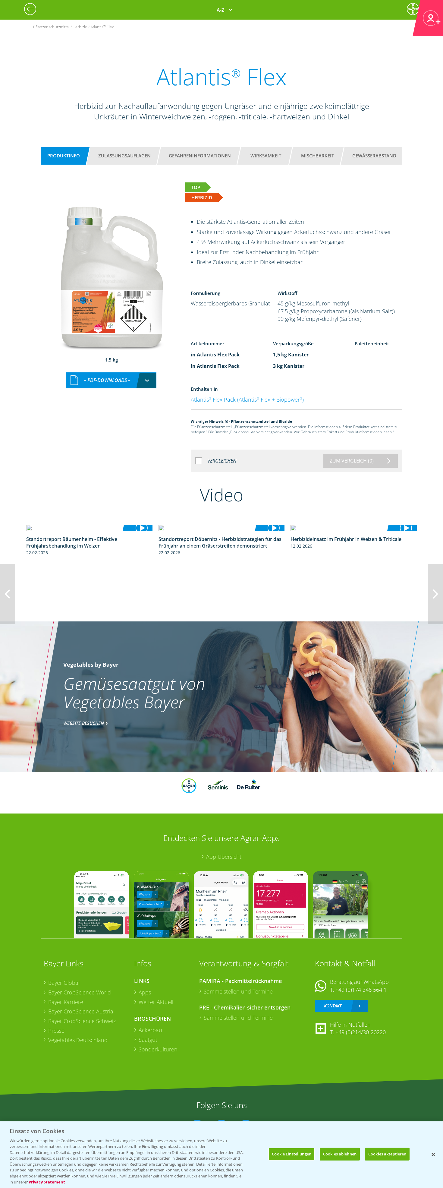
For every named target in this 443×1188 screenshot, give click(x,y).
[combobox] (111, 380)
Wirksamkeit (265, 156)
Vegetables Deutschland (78, 1040)
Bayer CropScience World (79, 992)
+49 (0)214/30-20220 (360, 1032)
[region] (221, 1154)
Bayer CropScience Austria (80, 1011)
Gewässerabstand (374, 156)
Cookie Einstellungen (291, 1154)
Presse (56, 1030)
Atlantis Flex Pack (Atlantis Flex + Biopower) (247, 399)
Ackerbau (150, 1030)
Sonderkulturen (158, 1049)
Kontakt (332, 1006)
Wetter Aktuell (156, 1002)
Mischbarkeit (317, 156)
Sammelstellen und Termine (238, 991)
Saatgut (148, 1039)
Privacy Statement (47, 1181)
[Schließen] (433, 1154)
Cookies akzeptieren (387, 1154)
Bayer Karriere (65, 1002)
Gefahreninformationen (200, 156)
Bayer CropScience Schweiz (82, 1021)
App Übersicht (223, 856)
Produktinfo (63, 156)
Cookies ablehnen (340, 1154)
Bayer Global (64, 982)
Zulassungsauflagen (124, 156)
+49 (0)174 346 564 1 (361, 989)
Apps (145, 992)
